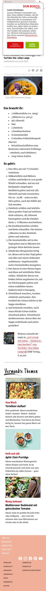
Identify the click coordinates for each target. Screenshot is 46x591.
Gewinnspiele (8, 574)
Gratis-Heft (7, 549)
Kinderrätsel (8, 582)
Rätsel (6, 578)
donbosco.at (26, 566)
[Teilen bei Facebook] (32, 70)
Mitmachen (6, 542)
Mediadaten (7, 570)
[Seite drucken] (40, 70)
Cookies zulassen (32, 45)
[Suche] (5, 2)
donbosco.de (26, 562)
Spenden (5, 553)
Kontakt (7, 586)
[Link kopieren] (36, 70)
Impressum (7, 562)
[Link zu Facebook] (30, 558)
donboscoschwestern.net (31, 570)
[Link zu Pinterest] (35, 558)
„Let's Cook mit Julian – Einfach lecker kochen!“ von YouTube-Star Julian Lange (30, 344)
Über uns (6, 538)
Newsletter (7, 546)
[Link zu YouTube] (41, 558)
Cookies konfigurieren (15, 45)
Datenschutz (8, 566)
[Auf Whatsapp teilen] (29, 70)
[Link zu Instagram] (25, 558)
